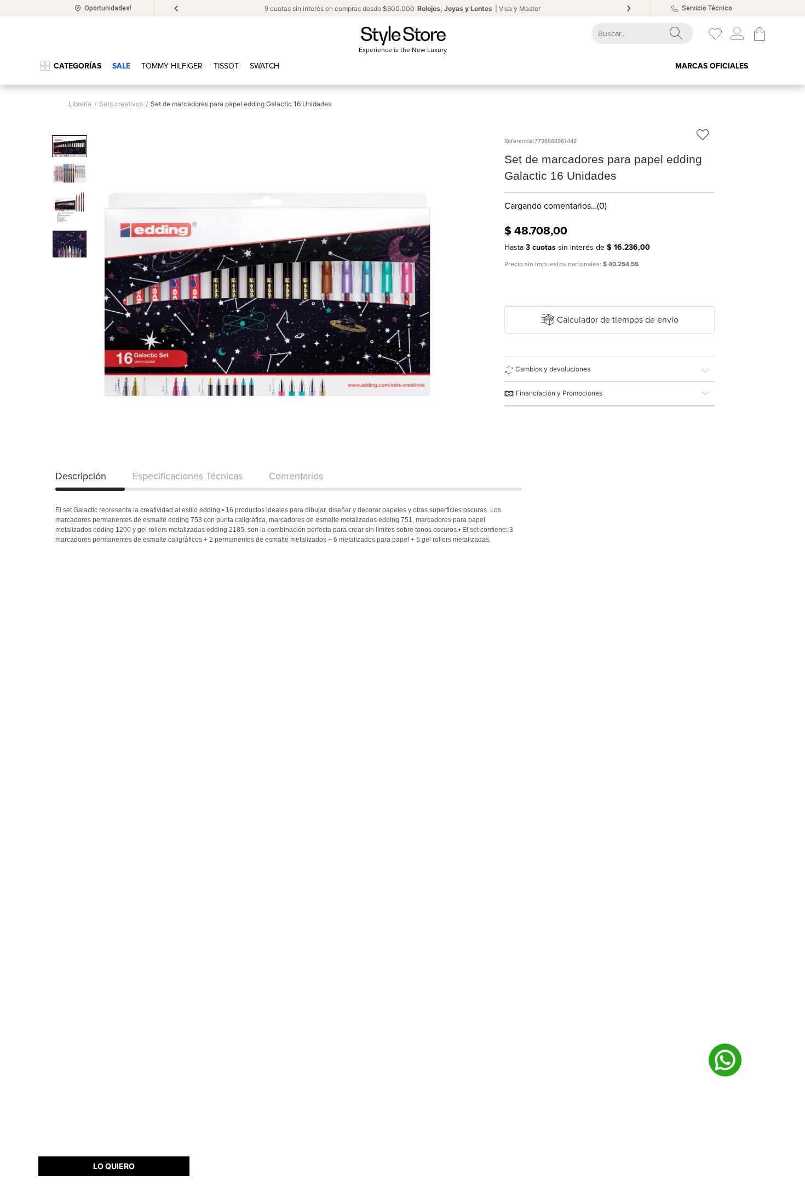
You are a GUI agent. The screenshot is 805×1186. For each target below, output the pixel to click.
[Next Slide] (629, 8)
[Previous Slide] (176, 8)
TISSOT (226, 66)
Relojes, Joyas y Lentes (454, 8)
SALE (121, 66)
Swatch (264, 66)
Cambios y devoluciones (552, 369)
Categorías (77, 66)
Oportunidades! (107, 8)
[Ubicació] (77, 8)
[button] (610, 319)
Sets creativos (121, 104)
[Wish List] (715, 34)
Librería (79, 104)
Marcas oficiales (711, 66)
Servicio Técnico (707, 8)
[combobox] (632, 33)
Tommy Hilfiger (172, 66)
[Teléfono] (675, 8)
